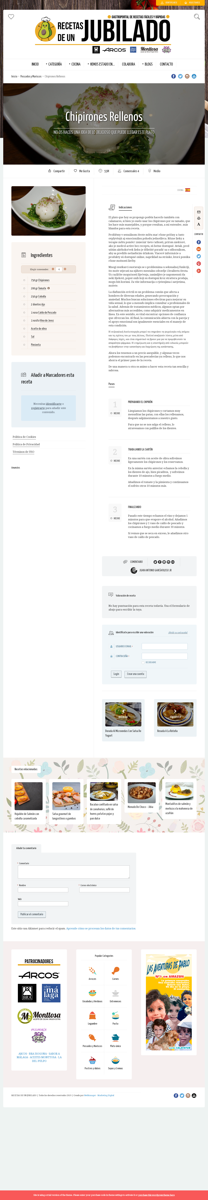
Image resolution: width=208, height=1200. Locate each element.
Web (20, 899)
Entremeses (115, 1001)
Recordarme (151, 662)
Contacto (166, 64)
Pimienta (36, 344)
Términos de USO (23, 451)
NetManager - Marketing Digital (99, 1095)
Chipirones (43, 280)
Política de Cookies (24, 436)
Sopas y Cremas (115, 1068)
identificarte (54, 403)
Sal (32, 336)
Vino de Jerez (47, 320)
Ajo (43, 304)
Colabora (128, 64)
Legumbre (92, 1023)
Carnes (115, 979)
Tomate (42, 288)
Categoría (55, 64)
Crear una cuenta (135, 674)
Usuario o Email (123, 646)
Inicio (14, 76)
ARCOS (23, 1053)
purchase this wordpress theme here (156, 1195)
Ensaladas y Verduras (92, 1001)
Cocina (76, 64)
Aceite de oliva (39, 328)
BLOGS (149, 64)
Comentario (136, 562)
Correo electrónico (88, 885)
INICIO (35, 64)
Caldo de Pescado (47, 312)
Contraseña (122, 656)
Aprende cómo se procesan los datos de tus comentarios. (101, 928)
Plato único (115, 1046)
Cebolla (42, 296)
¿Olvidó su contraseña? (178, 632)
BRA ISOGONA (38, 1053)
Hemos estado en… (102, 64)
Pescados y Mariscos (30, 76)
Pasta (115, 1023)
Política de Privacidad (26, 444)
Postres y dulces (92, 1068)
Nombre (22, 885)
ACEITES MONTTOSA (43, 1057)
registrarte (38, 408)
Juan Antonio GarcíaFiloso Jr (155, 570)
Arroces (92, 979)
